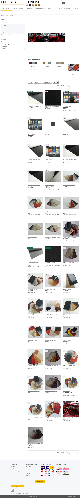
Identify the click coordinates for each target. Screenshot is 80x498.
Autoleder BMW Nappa (32, 340)
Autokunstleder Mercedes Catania (52, 237)
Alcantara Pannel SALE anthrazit (34, 106)
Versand (26, 493)
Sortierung (37, 82)
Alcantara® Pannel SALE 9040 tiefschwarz (34, 185)
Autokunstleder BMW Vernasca (51, 211)
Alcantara (47, 66)
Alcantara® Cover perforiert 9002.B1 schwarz (53, 133)
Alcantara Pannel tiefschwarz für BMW (52, 107)
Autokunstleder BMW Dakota (69, 185)
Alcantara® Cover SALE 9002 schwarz (71, 132)
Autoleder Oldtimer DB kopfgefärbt (70, 417)
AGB (27, 468)
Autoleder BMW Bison (67, 289)
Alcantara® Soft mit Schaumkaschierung (49, 185)
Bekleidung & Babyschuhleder (7, 44)
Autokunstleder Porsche (50, 262)
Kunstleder (60, 66)
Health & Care (4, 41)
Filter (31, 82)
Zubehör (3, 48)
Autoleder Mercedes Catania (69, 365)
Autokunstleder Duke (67, 211)
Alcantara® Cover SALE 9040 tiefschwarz (34, 160)
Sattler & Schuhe (4, 46)
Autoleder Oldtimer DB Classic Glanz (53, 417)
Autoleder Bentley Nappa (50, 289)
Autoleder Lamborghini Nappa (51, 365)
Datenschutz (28, 466)
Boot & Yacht (3, 37)
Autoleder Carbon (67, 340)
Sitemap (27, 471)
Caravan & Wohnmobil (5, 34)
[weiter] (78, 86)
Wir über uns (13, 466)
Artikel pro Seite (46, 82)
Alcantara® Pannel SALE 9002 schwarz (69, 160)
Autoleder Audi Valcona (33, 289)
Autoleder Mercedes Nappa (51, 391)
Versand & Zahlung (15, 471)
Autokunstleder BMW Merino (34, 211)
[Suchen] (63, 3)
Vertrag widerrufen (40, 481)
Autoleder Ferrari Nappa (33, 365)
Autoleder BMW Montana (68, 314)
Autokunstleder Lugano (32, 237)
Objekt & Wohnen (4, 39)
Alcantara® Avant (67, 106)
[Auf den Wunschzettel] (41, 91)
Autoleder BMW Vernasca (50, 340)
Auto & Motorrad (4, 22)
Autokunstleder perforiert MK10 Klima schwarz (34, 263)
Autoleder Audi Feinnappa (68, 262)
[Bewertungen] (65, 107)
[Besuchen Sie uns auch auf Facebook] (12, 490)
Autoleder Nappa (66, 391)
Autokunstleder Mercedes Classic (70, 237)
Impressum (28, 473)
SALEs (2, 51)
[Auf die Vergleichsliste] (38, 91)
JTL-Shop (73, 496)
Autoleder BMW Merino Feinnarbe (52, 314)
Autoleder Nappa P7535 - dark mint (35, 417)
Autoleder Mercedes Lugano (34, 391)
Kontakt (12, 468)
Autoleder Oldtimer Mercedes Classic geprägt (35, 444)
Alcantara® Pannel (49, 159)
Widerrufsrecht (29, 475)
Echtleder (33, 66)
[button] (68, 3)
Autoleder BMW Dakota (32, 314)
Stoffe (73, 74)
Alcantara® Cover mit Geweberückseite (32, 133)
